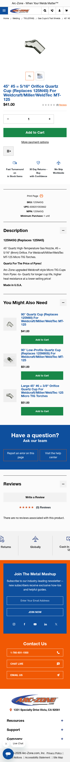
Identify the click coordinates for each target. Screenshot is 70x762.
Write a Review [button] (35, 497)
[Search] (44, 10)
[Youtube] (35, 624)
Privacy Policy (54, 753)
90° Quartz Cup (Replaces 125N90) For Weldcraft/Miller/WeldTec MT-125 (42, 319)
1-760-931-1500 (19, 652)
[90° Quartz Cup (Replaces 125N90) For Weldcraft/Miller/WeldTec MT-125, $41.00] (9, 324)
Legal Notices (15, 757)
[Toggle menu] (4, 10)
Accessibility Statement (38, 757)
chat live (16, 663)
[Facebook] (24, 624)
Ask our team (35, 440)
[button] (35, 540)
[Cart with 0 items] (66, 10)
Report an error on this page (20, 455)
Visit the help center (53, 455)
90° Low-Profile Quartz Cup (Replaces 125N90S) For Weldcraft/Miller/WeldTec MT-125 (42, 355)
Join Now (35, 612)
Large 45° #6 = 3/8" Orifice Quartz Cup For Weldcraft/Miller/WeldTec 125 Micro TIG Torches (42, 391)
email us (16, 675)
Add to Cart (42, 339)
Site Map (58, 757)
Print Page (32, 196)
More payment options (35, 142)
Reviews (63, 105)
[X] (56, 624)
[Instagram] (14, 624)
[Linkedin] (45, 624)
